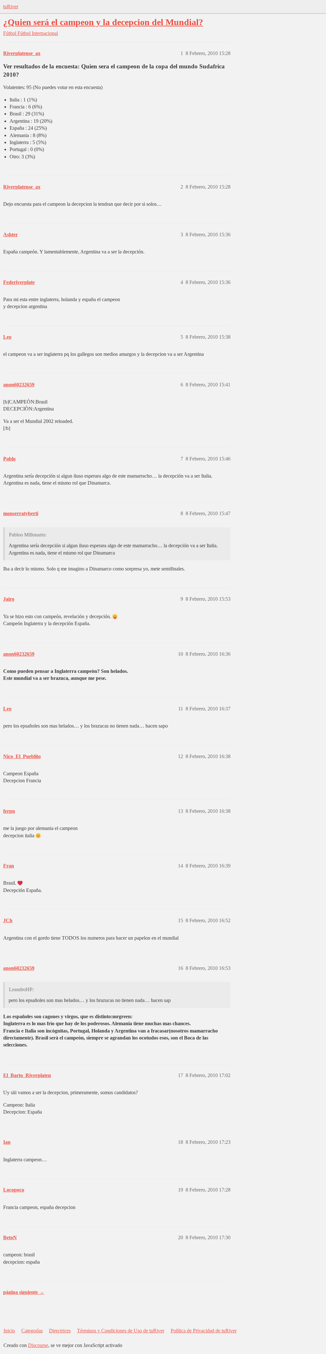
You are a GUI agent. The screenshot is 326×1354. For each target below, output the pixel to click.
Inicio (9, 1330)
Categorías (32, 1330)
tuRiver (10, 6)
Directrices (60, 1330)
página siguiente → (23, 1292)
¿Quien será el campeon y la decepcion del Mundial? (103, 22)
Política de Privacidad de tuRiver (204, 1330)
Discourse (38, 1345)
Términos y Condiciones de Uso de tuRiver (120, 1330)
